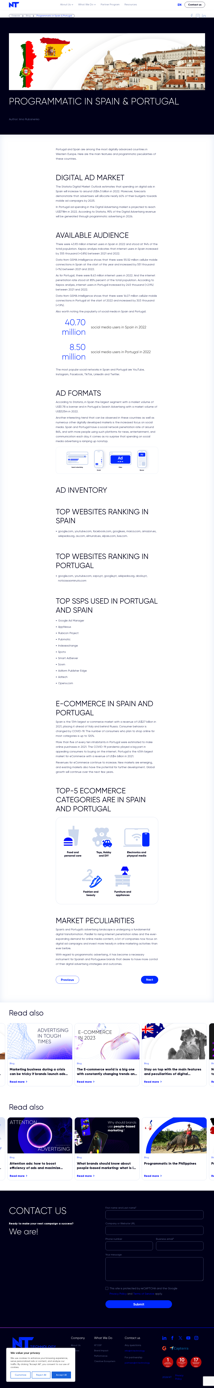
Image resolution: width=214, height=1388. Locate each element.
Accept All (61, 1375)
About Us (65, 4)
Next (197, 1055)
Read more (17, 1081)
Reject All (41, 1375)
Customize (20, 1375)
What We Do (85, 4)
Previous (16, 1055)
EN (179, 5)
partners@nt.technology (137, 1363)
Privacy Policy (179, 1377)
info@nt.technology (135, 1351)
